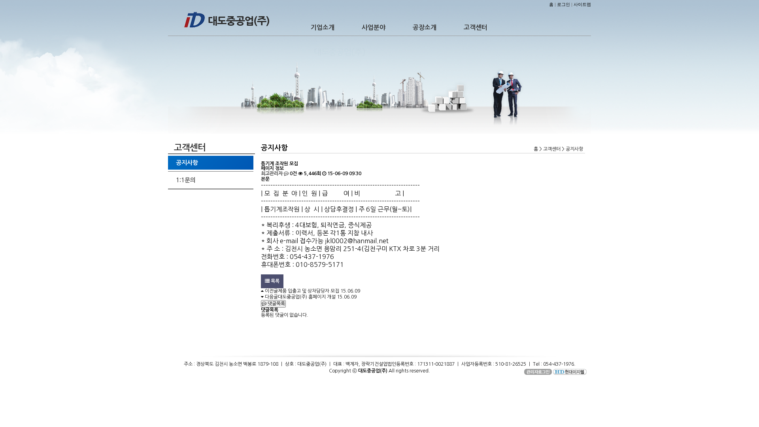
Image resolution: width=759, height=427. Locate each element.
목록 (274, 281)
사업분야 (373, 27)
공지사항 (187, 163)
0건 (293, 173)
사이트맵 (582, 4)
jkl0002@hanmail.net (357, 241)
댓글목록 (275, 303)
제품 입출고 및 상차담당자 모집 (308, 291)
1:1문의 (186, 180)
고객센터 (475, 27)
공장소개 (424, 27)
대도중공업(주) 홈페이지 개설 (307, 297)
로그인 (563, 4)
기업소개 (322, 27)
